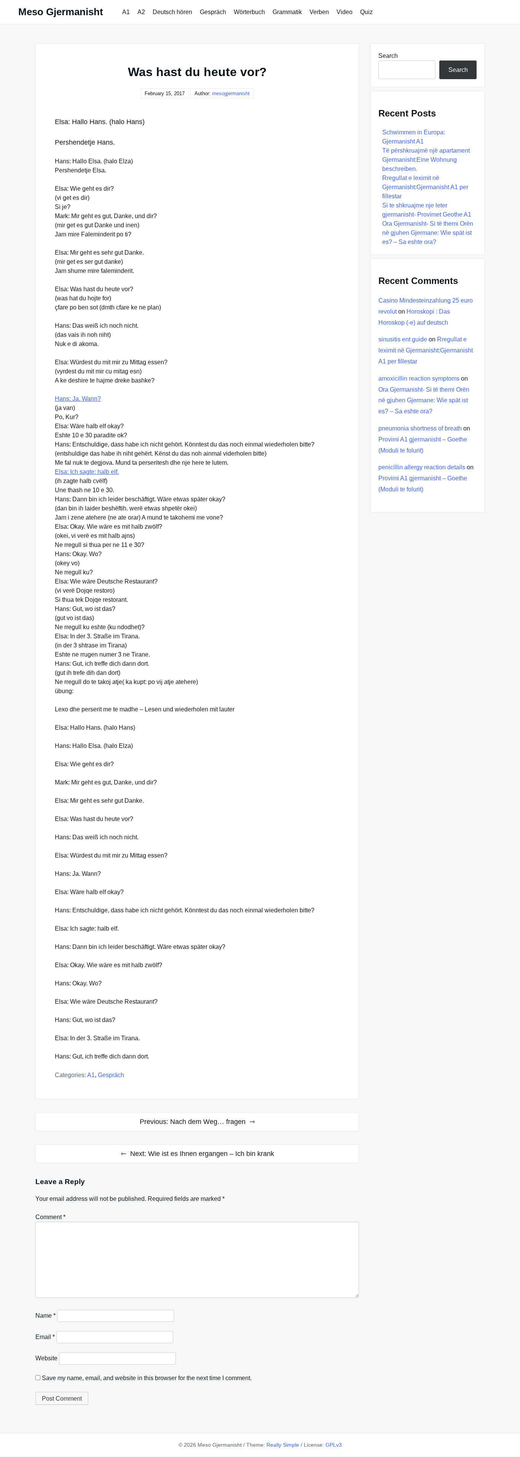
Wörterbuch (249, 12)
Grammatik (287, 12)
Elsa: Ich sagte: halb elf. (87, 472)
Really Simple (282, 1445)
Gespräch (213, 12)
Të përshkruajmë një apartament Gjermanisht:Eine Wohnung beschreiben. (426, 159)
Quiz (366, 12)
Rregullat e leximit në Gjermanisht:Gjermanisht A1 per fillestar (425, 187)
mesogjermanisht (231, 93)
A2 (141, 12)
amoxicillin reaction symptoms (418, 378)
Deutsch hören (172, 12)
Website (46, 1358)
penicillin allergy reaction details (421, 467)
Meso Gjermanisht (60, 12)
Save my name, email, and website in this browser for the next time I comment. (147, 1378)
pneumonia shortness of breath (420, 428)
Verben (319, 12)
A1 (126, 12)
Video (345, 12)
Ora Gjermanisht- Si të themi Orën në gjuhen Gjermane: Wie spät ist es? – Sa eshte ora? (427, 232)
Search (388, 56)
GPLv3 (333, 1445)
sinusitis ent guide (402, 339)
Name (45, 1315)
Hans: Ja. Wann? (78, 398)
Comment (50, 1217)
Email (45, 1337)
